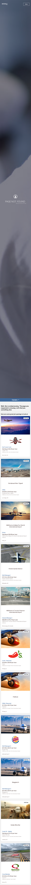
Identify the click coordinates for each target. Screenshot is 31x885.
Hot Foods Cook (6, 447)
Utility (3, 490)
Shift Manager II (6, 746)
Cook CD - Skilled (7, 831)
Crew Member (6, 874)
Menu (26, 4)
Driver (3, 532)
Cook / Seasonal (6, 660)
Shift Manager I (6, 575)
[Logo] (7, 5)
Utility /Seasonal (6, 703)
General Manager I (7, 618)
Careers (15, 400)
